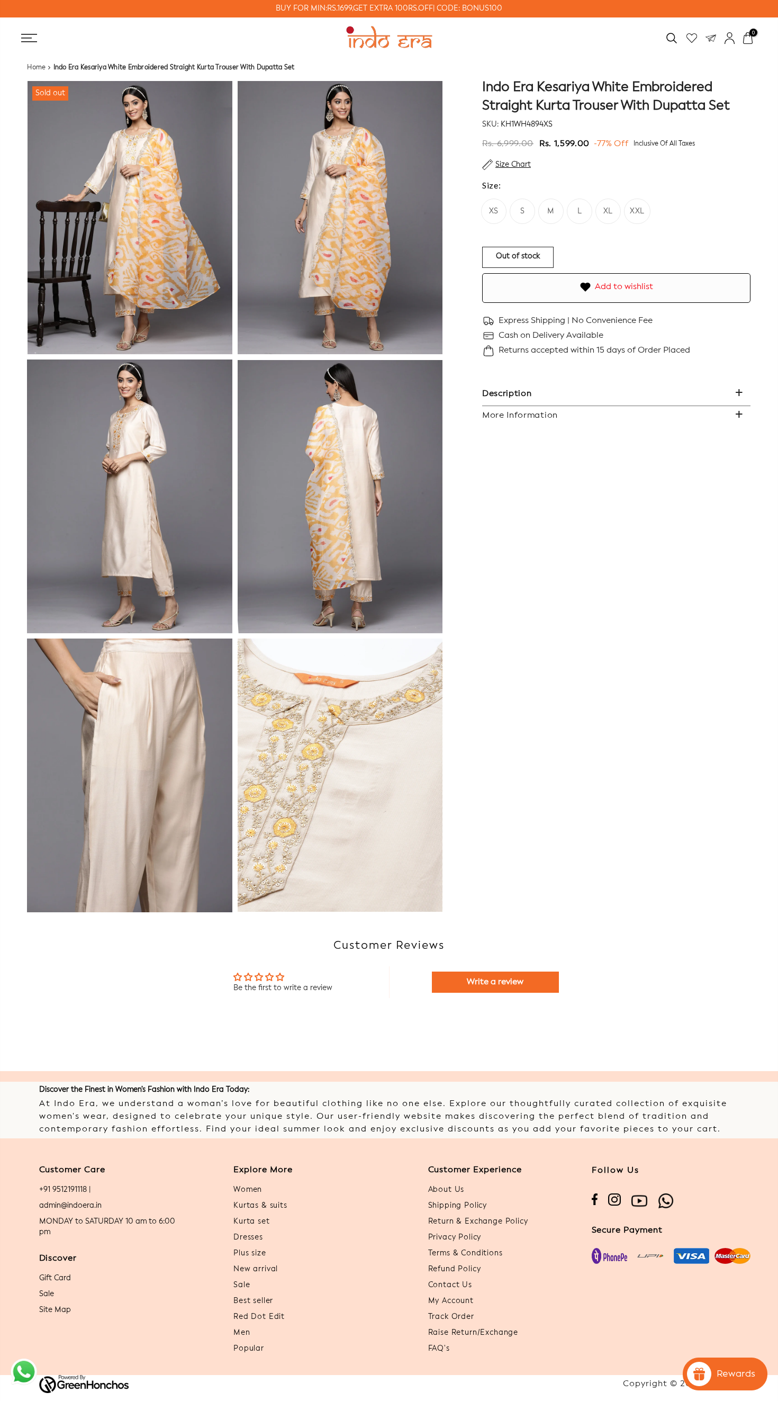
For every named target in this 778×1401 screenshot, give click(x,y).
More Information (520, 415)
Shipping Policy (457, 1205)
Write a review (495, 982)
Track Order (451, 1317)
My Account (451, 1301)
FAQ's (439, 1348)
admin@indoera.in (70, 1205)
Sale (46, 1294)
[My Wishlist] (691, 37)
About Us (446, 1189)
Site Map (55, 1310)
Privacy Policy (455, 1237)
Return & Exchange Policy (478, 1221)
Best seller (253, 1301)
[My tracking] (710, 37)
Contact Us (450, 1285)
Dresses (248, 1237)
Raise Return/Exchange (473, 1332)
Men (241, 1332)
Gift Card (55, 1278)
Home (36, 68)
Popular (248, 1348)
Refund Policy (454, 1269)
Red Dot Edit (259, 1317)
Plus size (249, 1253)
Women (247, 1189)
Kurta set (251, 1221)
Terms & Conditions (465, 1253)
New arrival (255, 1269)
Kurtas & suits (260, 1205)
